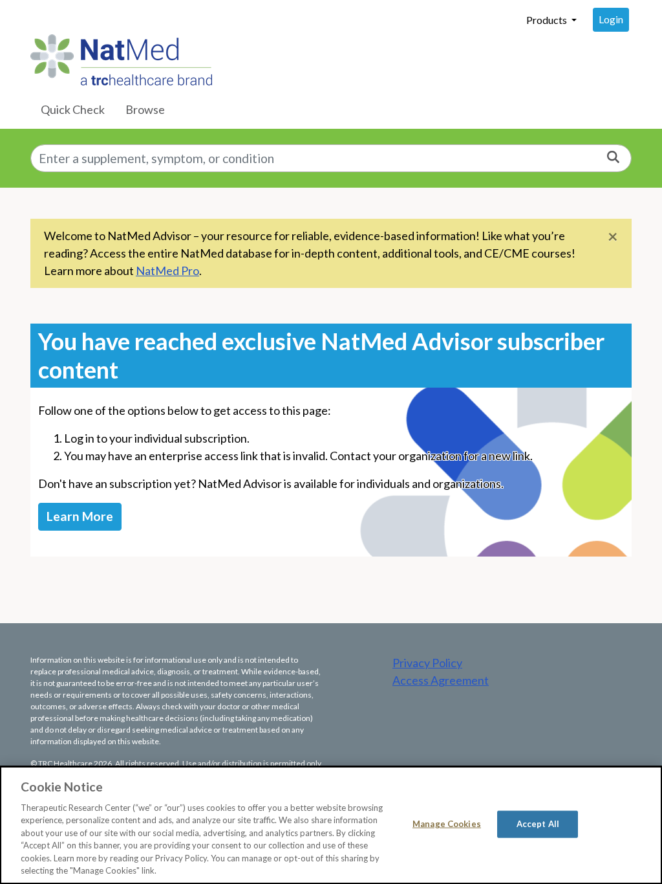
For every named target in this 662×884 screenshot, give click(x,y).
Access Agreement (440, 680)
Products (547, 20)
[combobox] (331, 158)
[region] (331, 825)
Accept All (538, 824)
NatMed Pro (167, 270)
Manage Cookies (446, 824)
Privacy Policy (427, 663)
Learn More (80, 516)
